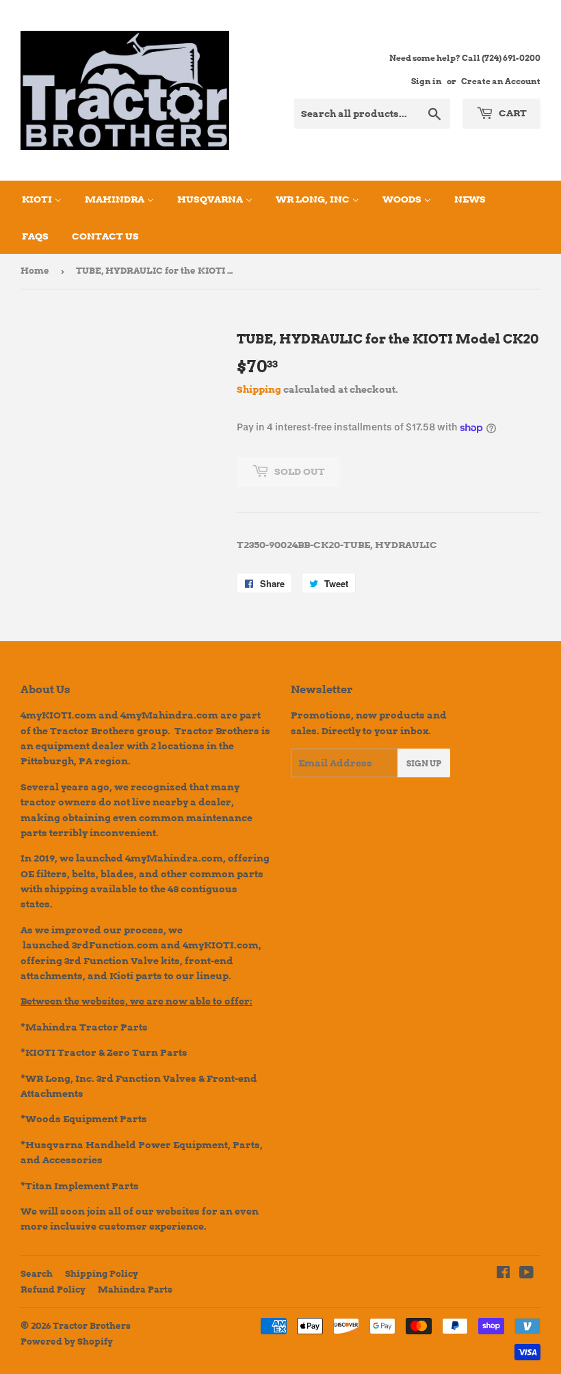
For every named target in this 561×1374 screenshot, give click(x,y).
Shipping (259, 389)
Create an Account (500, 81)
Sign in (426, 81)
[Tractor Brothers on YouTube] (526, 1274)
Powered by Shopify (67, 1341)
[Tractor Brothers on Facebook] (503, 1274)
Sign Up (423, 763)
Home (35, 270)
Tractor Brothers (92, 1326)
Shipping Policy (101, 1274)
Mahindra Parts (135, 1289)
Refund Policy (53, 1289)
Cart (512, 112)
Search (37, 1274)
